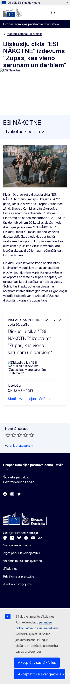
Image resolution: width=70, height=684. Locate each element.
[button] (15, 399)
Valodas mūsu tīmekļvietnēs (22, 561)
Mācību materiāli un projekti (24, 33)
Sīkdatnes (10, 569)
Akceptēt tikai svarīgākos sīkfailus (41, 674)
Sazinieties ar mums (17, 545)
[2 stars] (11, 435)
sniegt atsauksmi (21, 446)
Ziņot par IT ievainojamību (21, 553)
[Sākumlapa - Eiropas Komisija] (12, 12)
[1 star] (8, 435)
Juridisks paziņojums (17, 584)
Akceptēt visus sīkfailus (37, 662)
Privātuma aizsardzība (18, 576)
